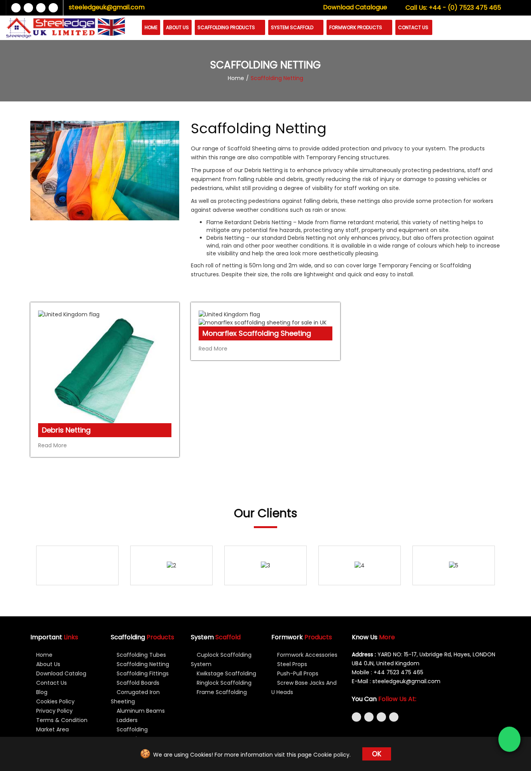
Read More (53, 445)
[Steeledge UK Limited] (51, 27)
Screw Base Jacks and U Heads (304, 687)
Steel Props (291, 664)
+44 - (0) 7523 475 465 (453, 7)
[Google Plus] (53, 7)
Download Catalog (60, 673)
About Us (177, 27)
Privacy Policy (54, 711)
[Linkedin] (40, 7)
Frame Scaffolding (221, 692)
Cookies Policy (55, 701)
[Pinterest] (393, 717)
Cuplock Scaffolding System (221, 659)
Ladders (126, 720)
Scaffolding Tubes (140, 655)
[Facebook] (16, 7)
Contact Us (413, 27)
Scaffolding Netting (142, 664)
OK (376, 754)
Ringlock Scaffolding (223, 683)
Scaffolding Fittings (142, 673)
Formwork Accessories (306, 655)
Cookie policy (331, 755)
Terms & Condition (61, 720)
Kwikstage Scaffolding (225, 673)
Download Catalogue (355, 7)
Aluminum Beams (140, 711)
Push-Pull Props (297, 673)
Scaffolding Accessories (129, 734)
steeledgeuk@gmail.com (107, 7)
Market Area (52, 729)
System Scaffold (292, 27)
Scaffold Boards (137, 683)
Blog (41, 692)
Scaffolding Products (226, 27)
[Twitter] (28, 7)
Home (151, 27)
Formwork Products (356, 27)
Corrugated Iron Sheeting (135, 696)
